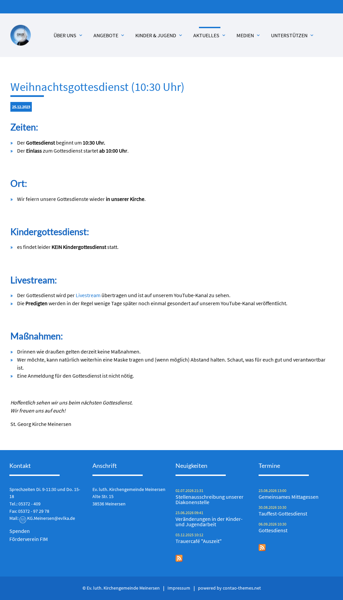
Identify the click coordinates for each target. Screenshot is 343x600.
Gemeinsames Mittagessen (289, 496)
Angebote (109, 35)
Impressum (178, 588)
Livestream (88, 295)
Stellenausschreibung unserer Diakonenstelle (210, 499)
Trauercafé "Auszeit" (199, 541)
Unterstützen (293, 35)
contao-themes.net (242, 588)
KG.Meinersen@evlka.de (51, 518)
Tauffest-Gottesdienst (283, 513)
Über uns (68, 35)
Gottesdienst (273, 530)
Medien (248, 35)
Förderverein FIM (28, 539)
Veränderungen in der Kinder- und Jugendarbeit (209, 521)
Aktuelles (209, 35)
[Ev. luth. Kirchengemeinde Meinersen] (20, 35)
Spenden (19, 531)
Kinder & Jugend (159, 35)
